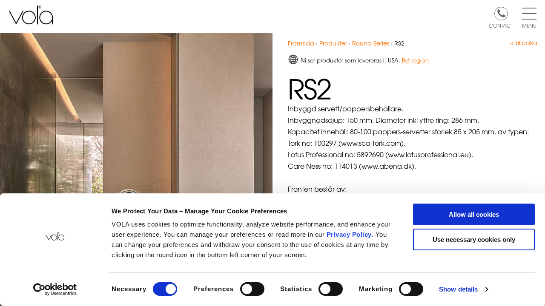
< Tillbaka (523, 43)
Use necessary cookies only (474, 239)
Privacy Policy (349, 234)
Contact (501, 25)
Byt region (415, 60)
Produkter (333, 43)
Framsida (301, 43)
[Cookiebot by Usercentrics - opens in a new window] (55, 289)
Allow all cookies (474, 214)
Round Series (370, 43)
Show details (458, 289)
